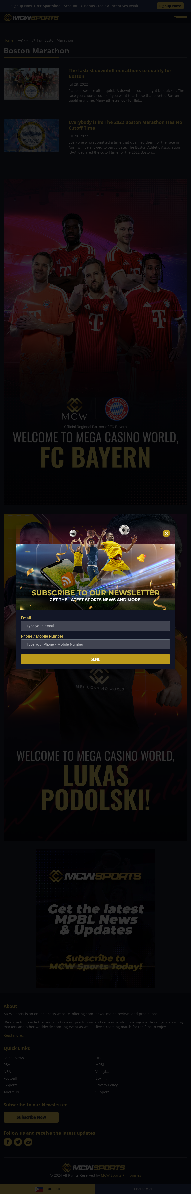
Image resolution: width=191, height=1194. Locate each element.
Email (26, 618)
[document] (95, 597)
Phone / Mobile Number (42, 636)
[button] (166, 533)
